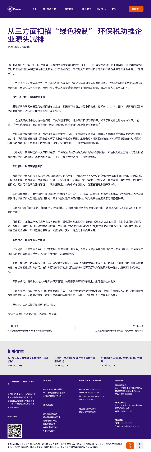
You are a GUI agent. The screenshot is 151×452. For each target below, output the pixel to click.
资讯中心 (101, 8)
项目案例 (86, 8)
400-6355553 (126, 394)
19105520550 (126, 422)
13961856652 (90, 412)
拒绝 (140, 446)
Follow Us (91, 399)
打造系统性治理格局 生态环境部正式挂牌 (121, 359)
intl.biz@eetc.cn (92, 392)
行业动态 (25, 46)
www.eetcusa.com (95, 396)
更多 (114, 8)
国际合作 (69, 8)
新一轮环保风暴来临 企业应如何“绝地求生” (28, 359)
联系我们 (136, 8)
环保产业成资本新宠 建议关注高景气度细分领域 (74, 359)
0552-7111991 (127, 411)
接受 (130, 446)
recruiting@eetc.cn (130, 426)
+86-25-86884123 (93, 389)
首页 (34, 8)
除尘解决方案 (49, 8)
